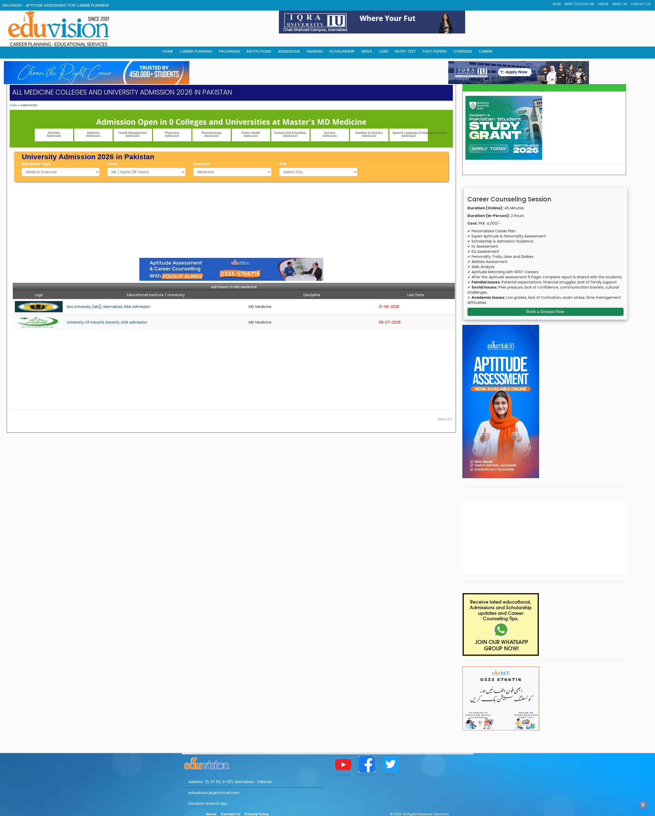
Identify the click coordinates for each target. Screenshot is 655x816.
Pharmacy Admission (172, 134)
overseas (462, 51)
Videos (603, 4)
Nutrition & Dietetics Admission (369, 134)
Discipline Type (36, 163)
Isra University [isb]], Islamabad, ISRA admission (108, 306)
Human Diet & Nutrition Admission (290, 134)
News (367, 51)
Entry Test (405, 51)
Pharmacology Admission (211, 134)
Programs (229, 51)
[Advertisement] (231, 219)
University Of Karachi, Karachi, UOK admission (107, 322)
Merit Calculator (579, 4)
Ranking (315, 51)
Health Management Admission (132, 134)
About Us (619, 4)
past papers (435, 51)
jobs (383, 51)
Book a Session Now (545, 311)
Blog (557, 4)
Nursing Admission (329, 134)
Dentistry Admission (54, 134)
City (283, 163)
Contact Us (641, 4)
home (167, 51)
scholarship (342, 51)
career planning (196, 51)
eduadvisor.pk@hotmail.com (213, 792)
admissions (289, 51)
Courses (201, 163)
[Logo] (253, 762)
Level (112, 163)
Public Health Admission (251, 134)
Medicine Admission (93, 134)
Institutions (259, 51)
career (486, 51)
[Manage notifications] (643, 805)
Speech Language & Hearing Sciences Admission (410, 134)
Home (13, 105)
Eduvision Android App (207, 803)
